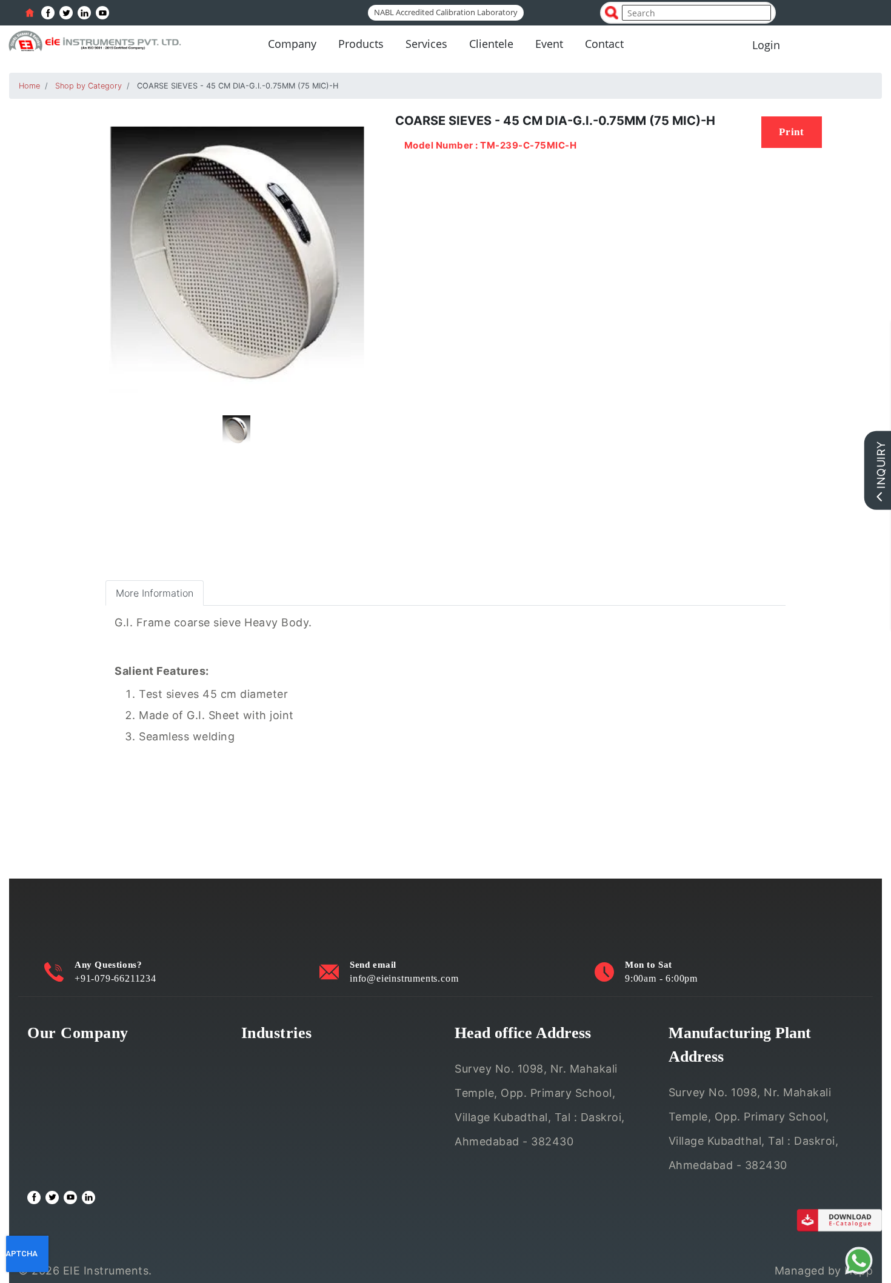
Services (426, 43)
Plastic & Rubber (284, 1139)
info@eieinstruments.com (404, 978)
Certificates (57, 1113)
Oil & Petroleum (281, 1113)
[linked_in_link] (84, 12)
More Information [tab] (154, 593)
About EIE (53, 1059)
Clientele (491, 43)
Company (292, 43)
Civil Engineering (285, 1059)
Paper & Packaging (291, 1166)
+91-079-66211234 (115, 978)
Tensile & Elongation (294, 1086)
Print (791, 132)
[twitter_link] (66, 12)
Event (549, 43)
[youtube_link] (102, 12)
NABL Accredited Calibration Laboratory (446, 12)
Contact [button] (604, 43)
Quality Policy (63, 1086)
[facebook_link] (48, 12)
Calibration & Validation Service (110, 1139)
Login (766, 45)
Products (361, 43)
